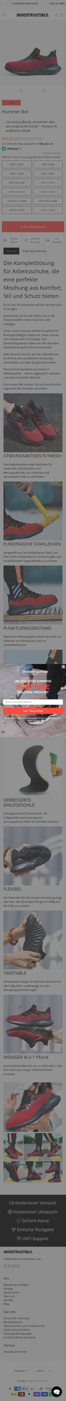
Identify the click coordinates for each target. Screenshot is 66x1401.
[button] (56, 1391)
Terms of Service (50, 718)
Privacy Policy (32, 720)
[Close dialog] (63, 666)
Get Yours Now (33, 710)
